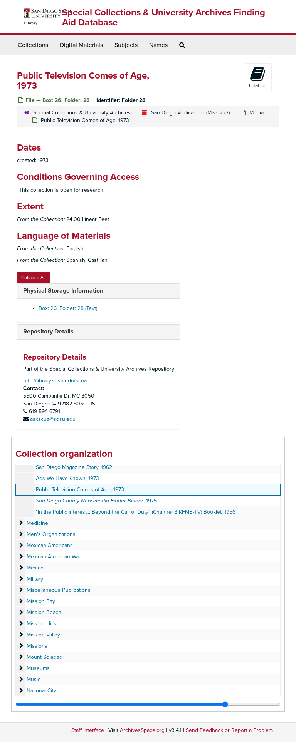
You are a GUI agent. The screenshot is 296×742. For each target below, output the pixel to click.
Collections (33, 45)
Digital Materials (81, 45)
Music (33, 679)
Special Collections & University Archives (82, 112)
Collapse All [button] (33, 277)
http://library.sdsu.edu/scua (55, 380)
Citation (258, 85)
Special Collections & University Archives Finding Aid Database (163, 17)
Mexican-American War (54, 556)
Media (256, 112)
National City (41, 690)
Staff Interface (87, 730)
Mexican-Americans (50, 545)
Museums (38, 668)
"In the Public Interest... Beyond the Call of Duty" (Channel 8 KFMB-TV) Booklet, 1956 (135, 512)
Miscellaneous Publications (59, 590)
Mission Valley (43, 634)
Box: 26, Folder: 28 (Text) (68, 308)
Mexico (35, 567)
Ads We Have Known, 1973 (67, 478)
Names (158, 45)
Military (35, 579)
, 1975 (96, 500)
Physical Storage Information (63, 291)
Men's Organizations (51, 534)
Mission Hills (41, 623)
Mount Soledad (44, 657)
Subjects (126, 45)
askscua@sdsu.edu (53, 419)
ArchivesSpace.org (142, 730)
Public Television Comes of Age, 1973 (80, 489)
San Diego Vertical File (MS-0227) (190, 112)
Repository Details (48, 331)
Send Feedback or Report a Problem (229, 730)
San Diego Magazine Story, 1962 (74, 467)
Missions (37, 646)
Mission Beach (44, 612)
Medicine (37, 523)
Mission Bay (41, 601)
